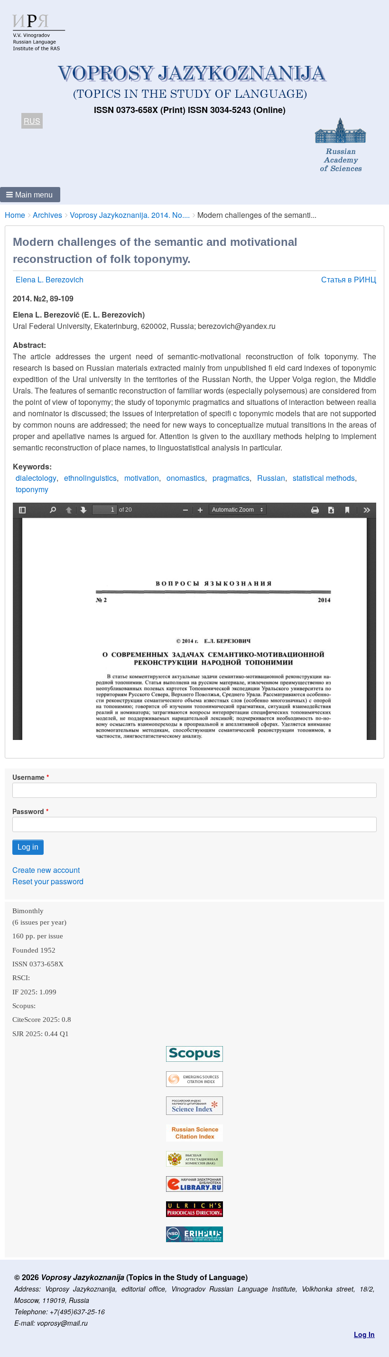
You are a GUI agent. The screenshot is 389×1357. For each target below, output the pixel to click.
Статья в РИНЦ (348, 279)
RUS (32, 120)
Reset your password (47, 881)
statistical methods (324, 477)
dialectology (36, 477)
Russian (271, 477)
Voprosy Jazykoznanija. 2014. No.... (130, 214)
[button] (30, 194)
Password (28, 811)
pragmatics (231, 477)
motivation (141, 477)
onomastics (186, 477)
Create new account (46, 869)
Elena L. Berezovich (49, 279)
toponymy (32, 489)
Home (15, 214)
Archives (47, 214)
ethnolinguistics (90, 477)
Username (28, 777)
